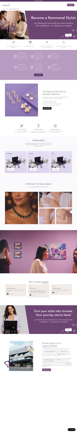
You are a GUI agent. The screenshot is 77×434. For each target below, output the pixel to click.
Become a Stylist (38, 75)
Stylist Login (71, 5)
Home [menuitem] (4, 9)
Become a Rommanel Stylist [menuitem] (14, 9)
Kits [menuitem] (6, 9)
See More (10, 169)
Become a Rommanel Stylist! (38, 0)
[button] (47, 108)
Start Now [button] (68, 35)
